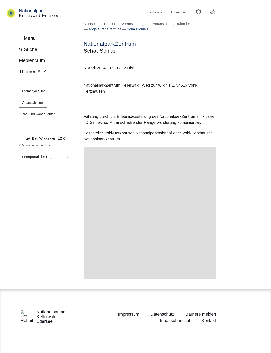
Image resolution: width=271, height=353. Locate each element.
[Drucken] (117, 104)
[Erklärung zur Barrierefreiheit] (213, 12)
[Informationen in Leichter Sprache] (198, 12)
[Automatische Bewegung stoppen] (21, 138)
